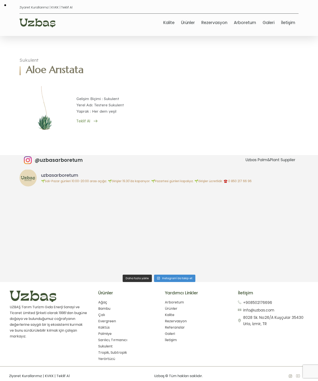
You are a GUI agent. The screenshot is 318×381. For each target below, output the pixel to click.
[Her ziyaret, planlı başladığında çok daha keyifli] (124, 210)
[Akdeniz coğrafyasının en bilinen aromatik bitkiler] (194, 210)
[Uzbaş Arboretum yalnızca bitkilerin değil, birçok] (54, 210)
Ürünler (188, 23)
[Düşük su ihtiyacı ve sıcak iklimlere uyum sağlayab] (124, 249)
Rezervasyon (214, 23)
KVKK (55, 7)
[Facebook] (290, 376)
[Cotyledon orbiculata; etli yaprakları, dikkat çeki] (264, 249)
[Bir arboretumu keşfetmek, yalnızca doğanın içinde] (194, 249)
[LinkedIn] (298, 376)
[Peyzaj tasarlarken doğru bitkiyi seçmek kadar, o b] (264, 210)
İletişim (288, 23)
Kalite (169, 23)
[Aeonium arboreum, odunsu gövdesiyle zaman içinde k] (54, 249)
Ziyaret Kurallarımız (34, 7)
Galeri (269, 23)
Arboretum (245, 23)
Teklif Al (66, 7)
